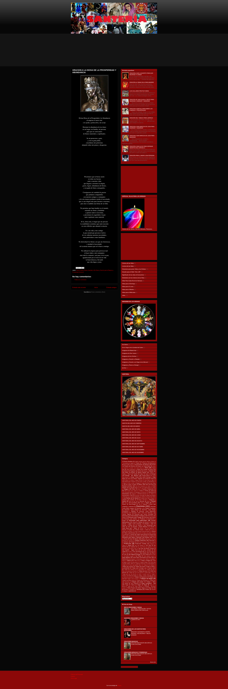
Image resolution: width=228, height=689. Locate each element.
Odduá (141, 502)
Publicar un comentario (80, 279)
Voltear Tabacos (141, 588)
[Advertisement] (114, 53)
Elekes (133, 489)
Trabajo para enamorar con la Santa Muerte (134, 569)
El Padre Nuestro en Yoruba (149, 487)
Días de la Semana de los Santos (143, 486)
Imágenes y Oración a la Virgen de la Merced (135, 362)
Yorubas (147, 589)
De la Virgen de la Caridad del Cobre (132, 347)
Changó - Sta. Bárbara (131, 475)
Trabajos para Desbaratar (142, 580)
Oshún (136, 539)
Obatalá (153, 501)
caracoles (153, 589)
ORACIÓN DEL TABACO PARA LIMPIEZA (141, 118)
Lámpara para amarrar (128, 499)
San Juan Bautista (137, 551)
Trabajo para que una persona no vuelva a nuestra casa (135, 574)
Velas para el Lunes (127, 286)
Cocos (129, 478)
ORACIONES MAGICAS (131, 641)
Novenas (142, 501)
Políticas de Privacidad (77, 674)
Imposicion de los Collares (148, 493)
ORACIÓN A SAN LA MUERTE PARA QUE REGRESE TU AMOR (141, 73)
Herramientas (125, 493)
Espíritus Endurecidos (148, 489)
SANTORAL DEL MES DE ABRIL (131, 429)
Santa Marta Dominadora (139, 557)
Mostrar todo (153, 662)
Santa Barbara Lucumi (149, 556)
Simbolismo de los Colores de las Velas (133, 278)
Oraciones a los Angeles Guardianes (146, 508)
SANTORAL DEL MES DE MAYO (131, 432)
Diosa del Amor (150, 484)
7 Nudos (137, 463)
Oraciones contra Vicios (138, 512)
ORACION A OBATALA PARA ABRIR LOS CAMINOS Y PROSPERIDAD (141, 109)
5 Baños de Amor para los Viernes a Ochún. (144, 461)
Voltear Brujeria (131, 588)
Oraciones (140, 506)
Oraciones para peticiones (138, 520)
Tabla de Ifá (136, 560)
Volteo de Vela (152, 588)
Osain (130, 539)
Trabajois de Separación (140, 577)
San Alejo (148, 545)
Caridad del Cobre (138, 474)
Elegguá (126, 489)
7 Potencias (145, 463)
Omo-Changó (132, 504)
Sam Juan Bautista (139, 545)
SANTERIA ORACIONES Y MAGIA (134, 618)
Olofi (153, 502)
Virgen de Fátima (130, 585)
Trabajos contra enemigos (132, 578)
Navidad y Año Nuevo (93, 270)
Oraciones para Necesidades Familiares (133, 515)
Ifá (139, 493)
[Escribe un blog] (78, 268)
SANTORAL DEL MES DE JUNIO (131, 435)
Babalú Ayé (152, 471)
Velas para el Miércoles (128, 292)
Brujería (133, 472)
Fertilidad (141, 490)
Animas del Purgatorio (130, 471)
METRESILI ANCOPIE (142, 499)
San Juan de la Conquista (132, 553)
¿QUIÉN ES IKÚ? (135, 619)
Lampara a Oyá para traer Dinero (148, 496)
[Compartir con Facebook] (82, 268)
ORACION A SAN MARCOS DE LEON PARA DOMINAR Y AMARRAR (142, 127)
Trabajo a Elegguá (145, 560)
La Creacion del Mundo (134, 496)
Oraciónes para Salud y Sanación (132, 537)
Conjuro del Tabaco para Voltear (149, 483)
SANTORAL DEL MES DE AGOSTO (132, 441)
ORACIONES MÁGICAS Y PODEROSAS (135, 652)
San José (129, 551)
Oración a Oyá (148, 523)
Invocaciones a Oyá (127, 495)
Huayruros (133, 493)
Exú (123, 490)
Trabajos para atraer (137, 581)
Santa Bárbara (126, 557)
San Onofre (146, 554)
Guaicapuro (137, 492)
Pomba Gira (133, 542)
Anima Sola (153, 469)
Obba (125, 502)
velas (123, 295)
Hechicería (151, 492)
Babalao (145, 471)
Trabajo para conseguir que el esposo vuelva (144, 568)
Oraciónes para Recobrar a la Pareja (144, 536)
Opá (139, 504)
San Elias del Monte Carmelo (146, 548)
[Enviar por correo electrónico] (76, 268)
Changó (153, 474)
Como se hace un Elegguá (134, 483)
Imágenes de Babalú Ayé (129, 350)
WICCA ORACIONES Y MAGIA (133, 607)
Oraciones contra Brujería (131, 509)
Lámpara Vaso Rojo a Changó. (147, 498)
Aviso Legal (74, 678)
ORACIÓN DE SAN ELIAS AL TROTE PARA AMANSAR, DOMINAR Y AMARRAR (142, 100)
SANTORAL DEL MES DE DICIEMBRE (133, 452)
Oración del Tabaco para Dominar (139, 534)
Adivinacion (153, 463)
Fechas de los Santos (132, 490)
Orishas (147, 537)
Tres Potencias (135, 583)
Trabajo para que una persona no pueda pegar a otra (141, 572)
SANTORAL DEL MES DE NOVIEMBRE (133, 449)
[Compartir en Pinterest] (83, 268)
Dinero (85, 270)
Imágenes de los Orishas (129, 356)
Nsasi (148, 501)
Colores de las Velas (128, 263)
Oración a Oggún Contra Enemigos (132, 523)
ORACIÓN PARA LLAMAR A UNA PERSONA (142, 155)
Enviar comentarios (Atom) (98, 292)
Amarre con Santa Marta (143, 466)
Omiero (124, 504)
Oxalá (148, 539)
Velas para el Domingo (128, 283)
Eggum (136, 487)
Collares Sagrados (137, 478)
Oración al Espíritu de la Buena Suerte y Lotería (135, 529)
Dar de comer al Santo (130, 484)
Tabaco (129, 560)
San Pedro (153, 554)
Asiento (140, 471)
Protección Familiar (140, 543)
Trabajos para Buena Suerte (128, 580)
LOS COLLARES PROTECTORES (139, 91)
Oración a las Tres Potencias (147, 528)
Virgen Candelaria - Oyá (148, 583)
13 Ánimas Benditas (127, 461)
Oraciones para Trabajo (134, 517)
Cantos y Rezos (126, 474)
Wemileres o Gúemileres (129, 589)
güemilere (131, 591)
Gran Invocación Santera (127, 492)
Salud (129, 545)
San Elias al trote (132, 548)
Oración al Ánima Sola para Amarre (142, 531)
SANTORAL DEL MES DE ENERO (131, 420)
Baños (127, 472)
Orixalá (154, 537)
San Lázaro (143, 553)
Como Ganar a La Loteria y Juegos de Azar (132, 480)
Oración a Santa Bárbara (140, 526)
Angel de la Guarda (142, 469)
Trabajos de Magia (146, 578)
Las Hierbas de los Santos (131, 498)
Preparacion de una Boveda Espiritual (147, 542)
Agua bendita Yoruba (128, 464)
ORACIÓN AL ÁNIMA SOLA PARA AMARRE (142, 82)
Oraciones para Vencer (150, 517)
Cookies (73, 676)
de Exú (124, 368)
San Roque (138, 556)
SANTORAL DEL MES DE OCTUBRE (132, 446)
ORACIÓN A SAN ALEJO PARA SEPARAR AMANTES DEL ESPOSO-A (141, 147)
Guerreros (144, 492)
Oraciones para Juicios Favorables (144, 514)
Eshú (139, 489)
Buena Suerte (79, 270)
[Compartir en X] (80, 268)
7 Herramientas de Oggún (127, 463)
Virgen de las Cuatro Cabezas (135, 586)
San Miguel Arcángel (134, 554)
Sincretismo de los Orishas (143, 559)
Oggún (147, 502)
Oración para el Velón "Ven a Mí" (131, 272)
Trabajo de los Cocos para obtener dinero (131, 565)
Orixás (125, 539)
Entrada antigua (111, 287)
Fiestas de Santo (149, 490)
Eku (140, 487)
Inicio (96, 287)
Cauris (147, 474)
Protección (127, 543)
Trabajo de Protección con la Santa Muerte (144, 563)
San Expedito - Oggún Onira (130, 550)
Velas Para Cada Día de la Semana (132, 280)
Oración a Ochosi (149, 522)
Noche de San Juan (133, 501)
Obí (130, 502)
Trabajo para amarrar (127, 566)
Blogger (119, 685)
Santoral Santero (131, 559)
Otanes (143, 539)
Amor (146, 468)
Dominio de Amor (127, 486)
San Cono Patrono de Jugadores (144, 546)
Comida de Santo (149, 478)
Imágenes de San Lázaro (129, 353)
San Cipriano (131, 546)
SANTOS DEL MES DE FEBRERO (131, 423)
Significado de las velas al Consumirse (133, 275)
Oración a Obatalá (137, 522)
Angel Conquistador (131, 469)
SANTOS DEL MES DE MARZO (131, 426)
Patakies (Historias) (140, 540)
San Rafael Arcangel (128, 556)
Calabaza (152, 472)
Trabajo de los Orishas (148, 565)
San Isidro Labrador (145, 550)
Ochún (135, 502)
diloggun (125, 591)
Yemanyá (139, 589)
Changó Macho (146, 475)
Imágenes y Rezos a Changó (130, 365)
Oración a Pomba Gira (128, 525)
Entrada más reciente (79, 287)
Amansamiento (138, 464)
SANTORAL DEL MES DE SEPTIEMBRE (133, 443)
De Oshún (125, 344)
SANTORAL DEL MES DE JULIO (131, 438)
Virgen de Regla (142, 585)
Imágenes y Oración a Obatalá (130, 359)
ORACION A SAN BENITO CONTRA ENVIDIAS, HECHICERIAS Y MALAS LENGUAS (141, 633)
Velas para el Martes (128, 289)
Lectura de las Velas (128, 266)
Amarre (147, 464)
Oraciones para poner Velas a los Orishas (134, 269)
